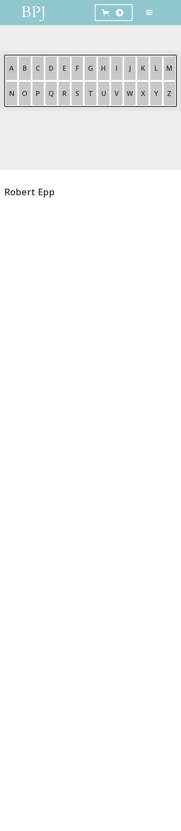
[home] (33, 12)
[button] (149, 12)
